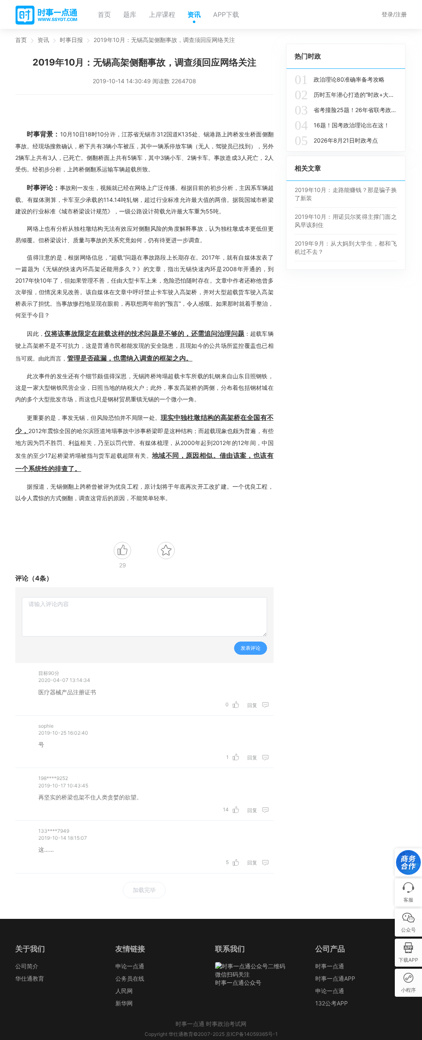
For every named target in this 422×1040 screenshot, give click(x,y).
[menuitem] (104, 14)
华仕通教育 (29, 978)
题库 (129, 14)
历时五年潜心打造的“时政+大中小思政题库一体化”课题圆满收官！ (346, 94)
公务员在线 (129, 978)
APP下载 (226, 14)
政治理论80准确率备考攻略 (339, 79)
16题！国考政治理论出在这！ (342, 125)
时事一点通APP (335, 978)
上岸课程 (162, 14)
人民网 (124, 990)
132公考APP (331, 1003)
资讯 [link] (43, 40)
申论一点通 (129, 966)
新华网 (124, 1003)
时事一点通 (329, 966)
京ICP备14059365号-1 (252, 1034)
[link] (21, 40)
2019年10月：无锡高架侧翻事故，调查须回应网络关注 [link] (164, 40)
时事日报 (71, 39)
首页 (104, 14)
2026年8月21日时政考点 (336, 140)
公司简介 (26, 966)
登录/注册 (394, 14)
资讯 (194, 14)
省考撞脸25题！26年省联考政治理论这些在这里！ (346, 110)
